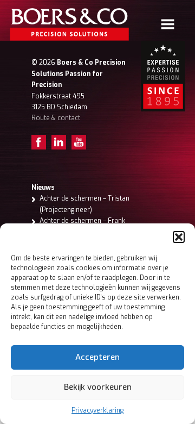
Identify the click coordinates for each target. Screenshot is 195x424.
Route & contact (55, 118)
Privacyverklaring (97, 410)
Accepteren (97, 357)
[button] (178, 237)
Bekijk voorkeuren (98, 387)
